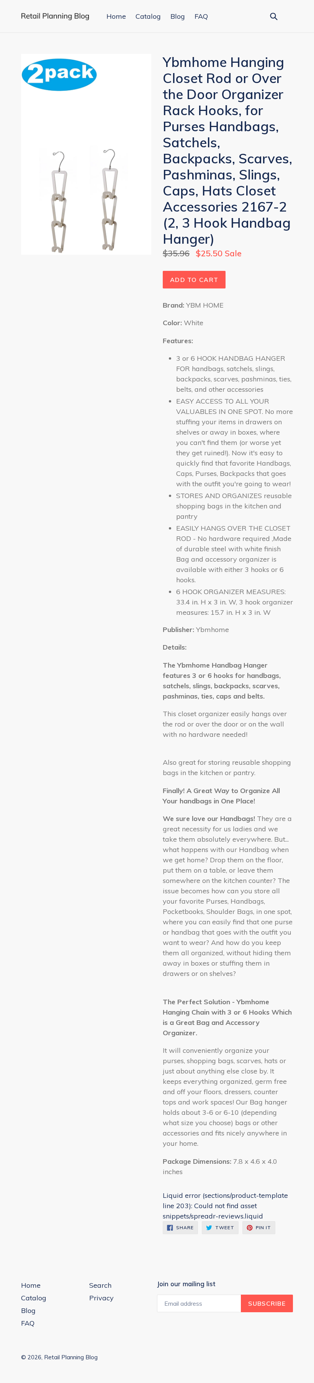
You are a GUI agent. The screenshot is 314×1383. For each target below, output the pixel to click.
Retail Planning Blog (71, 1357)
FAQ (201, 16)
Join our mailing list (186, 1284)
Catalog (148, 16)
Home (116, 16)
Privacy (101, 1297)
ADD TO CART (194, 279)
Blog (177, 16)
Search (100, 1285)
